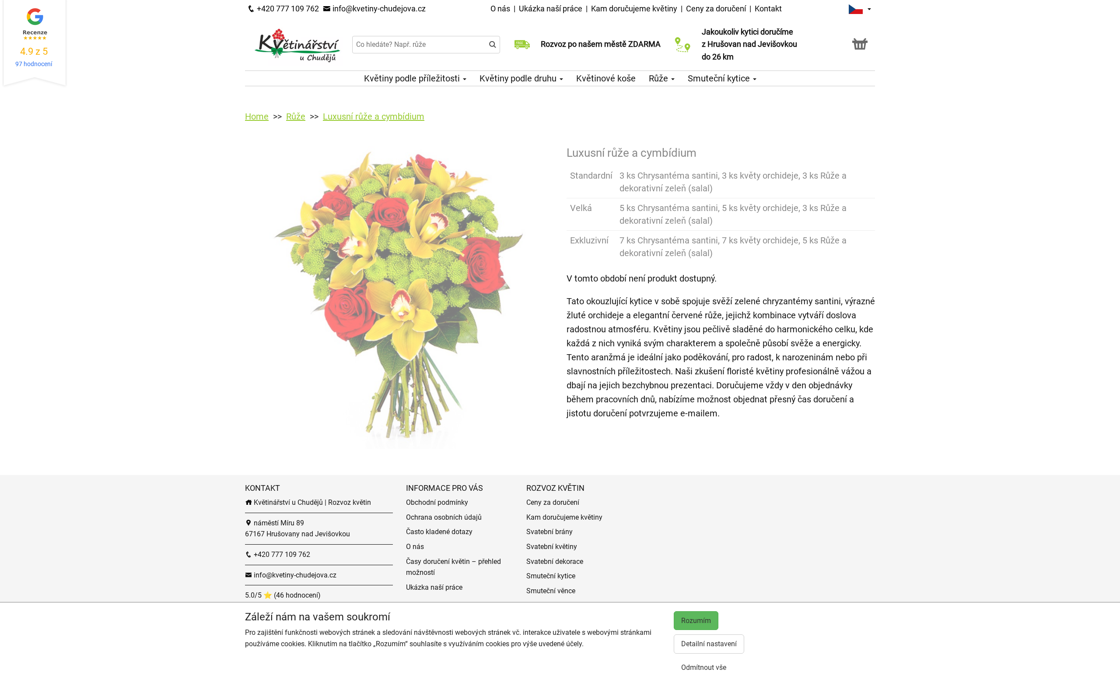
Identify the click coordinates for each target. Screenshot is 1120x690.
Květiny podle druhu (519, 78)
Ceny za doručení (716, 8)
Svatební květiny (551, 546)
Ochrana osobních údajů (444, 517)
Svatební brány (549, 532)
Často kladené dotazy (439, 532)
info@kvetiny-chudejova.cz (378, 8)
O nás (501, 8)
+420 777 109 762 (287, 8)
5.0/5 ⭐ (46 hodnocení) (283, 595)
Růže (659, 78)
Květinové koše (606, 78)
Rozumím (696, 620)
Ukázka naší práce (551, 8)
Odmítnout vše (703, 667)
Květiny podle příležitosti (413, 78)
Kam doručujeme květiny (634, 8)
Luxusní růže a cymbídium (373, 116)
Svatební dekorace (554, 561)
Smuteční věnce (550, 591)
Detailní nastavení (709, 644)
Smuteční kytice (720, 78)
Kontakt (768, 8)
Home (257, 116)
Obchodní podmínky (437, 502)
